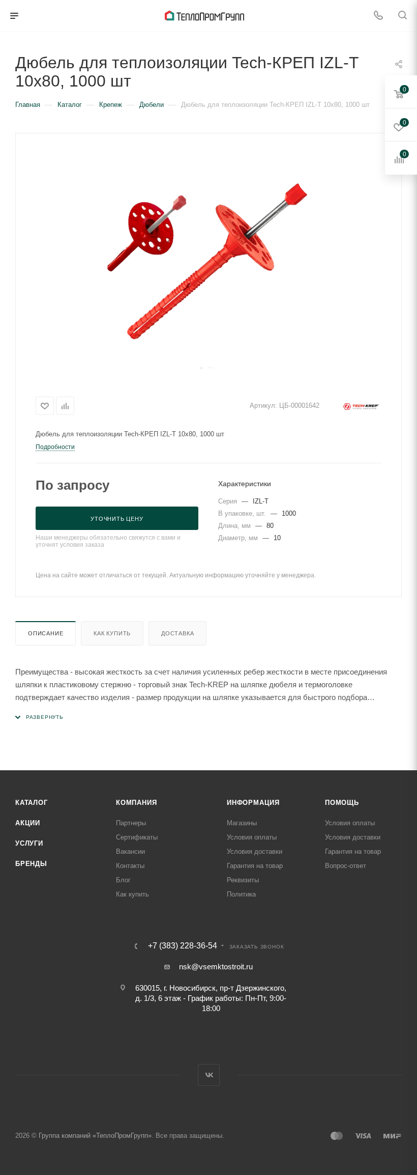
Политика (241, 894)
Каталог (31, 802)
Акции (27, 823)
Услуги (29, 843)
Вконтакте (209, 1075)
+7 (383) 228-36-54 (182, 946)
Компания (136, 802)
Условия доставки (254, 851)
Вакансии (130, 851)
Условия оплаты (252, 837)
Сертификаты (137, 837)
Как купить (112, 633)
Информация (253, 802)
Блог (123, 880)
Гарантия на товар (255, 866)
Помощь (342, 802)
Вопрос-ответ (345, 866)
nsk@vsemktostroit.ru (216, 966)
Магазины (242, 823)
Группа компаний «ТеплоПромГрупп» (95, 1135)
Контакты (130, 866)
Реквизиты (243, 880)
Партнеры (131, 823)
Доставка (177, 633)
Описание (45, 633)
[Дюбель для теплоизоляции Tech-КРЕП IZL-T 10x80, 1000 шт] (208, 261)
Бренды (31, 864)
